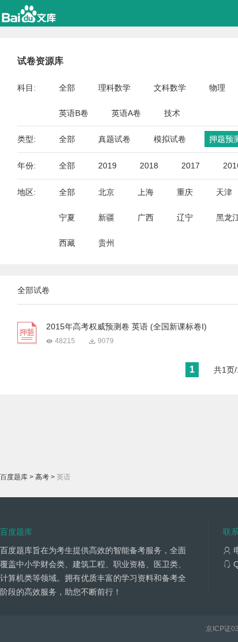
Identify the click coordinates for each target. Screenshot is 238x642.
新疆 (106, 217)
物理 (217, 87)
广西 (145, 217)
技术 (172, 113)
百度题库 (14, 477)
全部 (67, 87)
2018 (149, 165)
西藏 (67, 242)
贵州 (106, 242)
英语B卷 (73, 113)
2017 (190, 165)
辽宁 (185, 217)
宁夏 (67, 217)
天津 (224, 192)
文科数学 (170, 87)
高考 (42, 477)
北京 (106, 192)
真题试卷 (114, 139)
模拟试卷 (170, 139)
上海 (145, 192)
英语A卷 (126, 113)
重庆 (185, 192)
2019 (107, 165)
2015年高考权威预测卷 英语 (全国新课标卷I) (126, 326)
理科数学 (114, 87)
